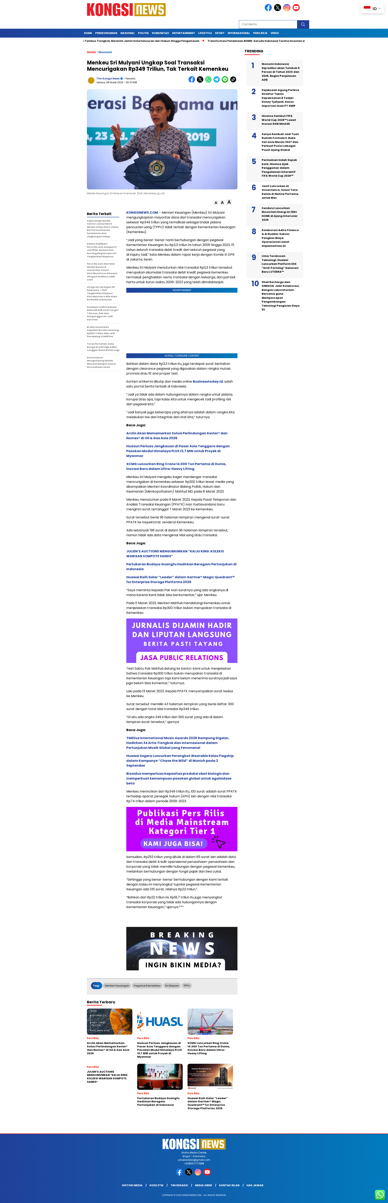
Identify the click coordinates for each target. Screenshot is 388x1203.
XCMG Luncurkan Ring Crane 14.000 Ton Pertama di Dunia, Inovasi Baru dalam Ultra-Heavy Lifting (176, 466)
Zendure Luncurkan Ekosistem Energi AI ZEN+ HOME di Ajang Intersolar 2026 (280, 214)
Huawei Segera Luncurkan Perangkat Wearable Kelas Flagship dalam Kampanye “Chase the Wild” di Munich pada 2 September (180, 760)
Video (275, 33)
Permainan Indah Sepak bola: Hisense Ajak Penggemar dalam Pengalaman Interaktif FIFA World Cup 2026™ (279, 168)
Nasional (127, 33)
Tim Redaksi (179, 1185)
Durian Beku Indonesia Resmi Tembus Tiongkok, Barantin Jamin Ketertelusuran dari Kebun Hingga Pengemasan (89, 41)
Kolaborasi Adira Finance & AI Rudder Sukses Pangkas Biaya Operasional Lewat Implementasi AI (280, 238)
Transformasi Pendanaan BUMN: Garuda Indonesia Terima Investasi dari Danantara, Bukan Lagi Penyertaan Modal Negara (260, 41)
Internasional (239, 33)
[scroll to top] (373, 1197)
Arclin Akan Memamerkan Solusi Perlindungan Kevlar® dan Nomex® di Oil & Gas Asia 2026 (177, 435)
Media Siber (203, 1185)
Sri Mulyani (172, 986)
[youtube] (297, 10)
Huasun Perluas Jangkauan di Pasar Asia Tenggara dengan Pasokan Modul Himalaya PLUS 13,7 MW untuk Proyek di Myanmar (178, 451)
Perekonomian (106, 33)
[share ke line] (226, 81)
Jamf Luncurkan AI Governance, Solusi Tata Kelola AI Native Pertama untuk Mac (280, 192)
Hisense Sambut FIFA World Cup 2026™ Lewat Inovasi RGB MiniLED (279, 120)
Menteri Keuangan (117, 986)
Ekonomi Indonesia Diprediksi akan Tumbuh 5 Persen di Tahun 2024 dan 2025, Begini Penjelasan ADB (281, 72)
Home (88, 33)
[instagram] (287, 10)
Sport (220, 33)
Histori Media (132, 1185)
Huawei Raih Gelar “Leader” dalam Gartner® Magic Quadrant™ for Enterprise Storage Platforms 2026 (180, 579)
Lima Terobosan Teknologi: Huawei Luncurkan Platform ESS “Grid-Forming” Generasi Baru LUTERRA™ (280, 264)
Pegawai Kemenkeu (147, 986)
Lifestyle (205, 33)
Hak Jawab (255, 1185)
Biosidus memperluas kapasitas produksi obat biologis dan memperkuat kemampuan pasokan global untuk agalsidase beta (178, 778)
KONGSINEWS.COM (142, 212)
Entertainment (183, 33)
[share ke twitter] (201, 81)
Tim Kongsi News (108, 78)
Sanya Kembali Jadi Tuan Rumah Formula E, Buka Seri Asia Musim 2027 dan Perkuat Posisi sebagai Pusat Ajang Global (280, 142)
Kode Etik (156, 1185)
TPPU (186, 986)
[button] (215, 202)
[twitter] (278, 10)
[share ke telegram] (217, 81)
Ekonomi (105, 52)
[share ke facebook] (193, 81)
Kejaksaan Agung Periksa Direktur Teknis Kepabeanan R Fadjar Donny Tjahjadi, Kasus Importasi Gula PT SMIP (280, 98)
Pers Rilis (260, 33)
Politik (143, 33)
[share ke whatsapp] (209, 81)
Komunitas (160, 33)
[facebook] (269, 10)
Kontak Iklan (229, 1185)
